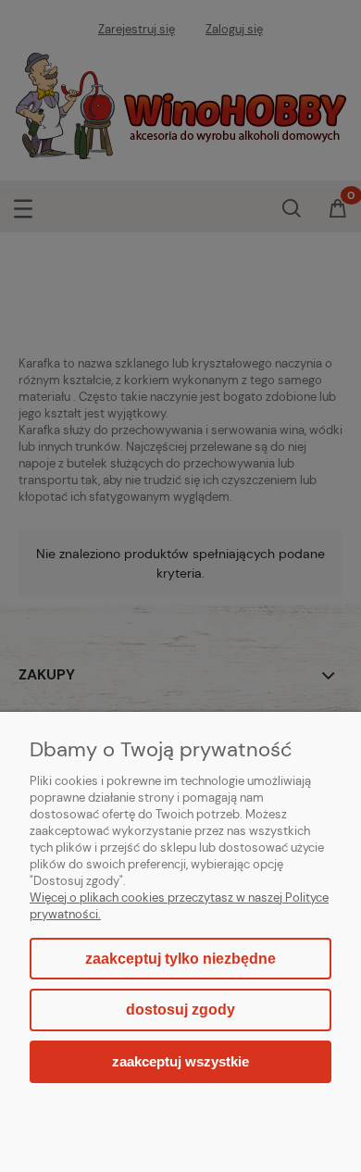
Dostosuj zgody (180, 1009)
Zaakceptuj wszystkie (180, 1061)
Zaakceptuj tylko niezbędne (180, 958)
